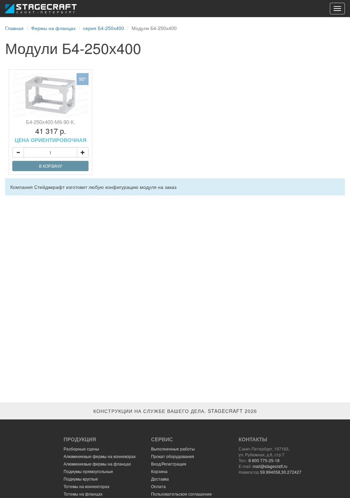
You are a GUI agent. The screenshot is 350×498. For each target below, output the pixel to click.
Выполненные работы (173, 449)
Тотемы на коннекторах (86, 486)
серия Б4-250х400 (103, 28)
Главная (14, 28)
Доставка (160, 479)
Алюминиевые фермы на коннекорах (100, 456)
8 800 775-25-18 (264, 460)
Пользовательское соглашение (181, 494)
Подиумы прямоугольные (88, 471)
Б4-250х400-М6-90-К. (50, 130)
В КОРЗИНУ (50, 166)
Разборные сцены (81, 449)
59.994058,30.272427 (280, 472)
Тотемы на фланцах (83, 494)
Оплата (158, 486)
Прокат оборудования (172, 456)
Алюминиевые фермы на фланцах (97, 464)
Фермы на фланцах (53, 28)
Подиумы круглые (81, 479)
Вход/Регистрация (168, 464)
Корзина (159, 471)
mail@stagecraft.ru (270, 466)
